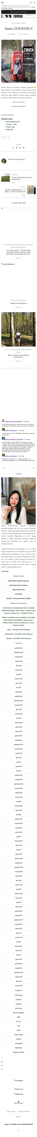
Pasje (31, 244)
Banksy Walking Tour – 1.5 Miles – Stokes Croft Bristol (15, 191)
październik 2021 (18, 744)
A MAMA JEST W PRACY (27, 613)
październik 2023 (18, 652)
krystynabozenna (9, 634)
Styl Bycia (18, 1039)
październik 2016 (18, 972)
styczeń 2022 (18, 731)
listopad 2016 (18, 968)
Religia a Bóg (9, 129)
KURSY (18, 1017)
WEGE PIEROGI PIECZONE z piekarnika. (18, 581)
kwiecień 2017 (18, 946)
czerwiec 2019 (18, 832)
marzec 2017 (18, 950)
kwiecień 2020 (18, 806)
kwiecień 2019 (18, 841)
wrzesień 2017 (18, 924)
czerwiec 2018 (18, 885)
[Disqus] (18, 395)
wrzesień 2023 (18, 657)
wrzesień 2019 (18, 823)
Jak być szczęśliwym (24, 244)
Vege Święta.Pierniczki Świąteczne (18, 585)
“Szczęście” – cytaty (11, 124)
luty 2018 (18, 902)
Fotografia (18, 999)
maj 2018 (18, 889)
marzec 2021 (18, 766)
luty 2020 (18, 815)
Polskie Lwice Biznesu (18, 303)
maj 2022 (18, 718)
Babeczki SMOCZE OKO (18, 590)
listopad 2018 (18, 863)
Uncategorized (18, 1043)
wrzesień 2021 (18, 749)
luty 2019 (18, 850)
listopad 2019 (18, 819)
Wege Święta (18, 1048)
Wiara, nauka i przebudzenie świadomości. (18, 356)
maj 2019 (18, 836)
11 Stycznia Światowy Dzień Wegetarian (22, 178)
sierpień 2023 (18, 661)
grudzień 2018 (18, 858)
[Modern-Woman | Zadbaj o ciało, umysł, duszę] (18, 1102)
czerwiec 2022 (18, 714)
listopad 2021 (18, 740)
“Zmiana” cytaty (10, 127)
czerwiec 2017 (18, 937)
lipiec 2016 (18, 981)
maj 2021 (18, 762)
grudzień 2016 (18, 964)
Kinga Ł (9, 630)
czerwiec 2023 (18, 670)
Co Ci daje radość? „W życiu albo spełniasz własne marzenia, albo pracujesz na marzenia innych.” (18, 252)
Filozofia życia (16, 23)
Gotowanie (18, 1004)
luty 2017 (18, 955)
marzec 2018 (18, 898)
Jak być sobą (15, 244)
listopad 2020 (18, 779)
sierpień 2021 (18, 753)
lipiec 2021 (18, 758)
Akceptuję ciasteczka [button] (18, 12)
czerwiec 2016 (18, 986)
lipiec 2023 (18, 666)
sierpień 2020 (18, 793)
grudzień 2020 (18, 775)
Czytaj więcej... (5, 571)
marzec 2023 (18, 683)
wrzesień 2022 (18, 705)
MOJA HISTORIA (11, 1111)
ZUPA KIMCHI (18, 594)
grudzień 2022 (18, 696)
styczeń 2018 (18, 907)
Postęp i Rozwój (18, 1035)
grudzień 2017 (18, 911)
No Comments (12, 34)
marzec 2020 (18, 810)
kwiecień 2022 (18, 722)
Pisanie (23, 23)
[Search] (33, 468)
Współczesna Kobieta (20, 247)
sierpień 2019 (18, 828)
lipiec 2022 (18, 709)
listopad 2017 (18, 915)
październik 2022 (18, 701)
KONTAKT (18, 1116)
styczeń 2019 (18, 854)
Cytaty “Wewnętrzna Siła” (13, 122)
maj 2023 (18, 674)
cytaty (3, 137)
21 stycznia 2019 (24, 34)
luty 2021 (18, 771)
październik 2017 (18, 920)
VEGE (8, 137)
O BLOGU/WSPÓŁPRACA (24, 1111)
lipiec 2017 (18, 933)
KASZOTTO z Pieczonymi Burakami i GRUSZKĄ (18, 598)
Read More (18, 258)
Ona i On (18, 1021)
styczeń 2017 (18, 959)
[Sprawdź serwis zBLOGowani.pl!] (18, 1094)
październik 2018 (18, 867)
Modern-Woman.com (16, 159)
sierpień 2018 (18, 876)
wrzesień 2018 (18, 872)
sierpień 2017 (18, 929)
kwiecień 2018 (18, 893)
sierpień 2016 (18, 977)
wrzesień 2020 (18, 788)
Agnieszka (9, 638)
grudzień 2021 (18, 736)
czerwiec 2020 (18, 797)
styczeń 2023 (18, 692)
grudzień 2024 (18, 648)
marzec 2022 (18, 727)
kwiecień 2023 (18, 679)
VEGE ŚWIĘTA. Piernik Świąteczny (21, 630)
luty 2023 (18, 687)
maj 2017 (18, 942)
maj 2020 (18, 801)
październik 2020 (18, 784)
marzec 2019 (18, 845)
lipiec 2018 (18, 880)
